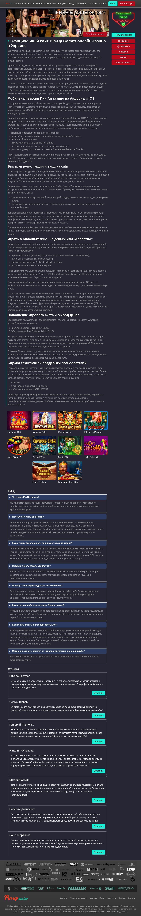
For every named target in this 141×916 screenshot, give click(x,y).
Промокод (81, 3)
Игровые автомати (24, 3)
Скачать (103, 3)
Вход (71, 3)
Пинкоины (123, 41)
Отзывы (93, 3)
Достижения (123, 46)
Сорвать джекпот (123, 62)
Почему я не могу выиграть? (28, 517)
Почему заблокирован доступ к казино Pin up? (37, 585)
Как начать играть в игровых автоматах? (35, 625)
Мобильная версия (46, 3)
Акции (123, 57)
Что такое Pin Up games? (25, 497)
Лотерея (123, 52)
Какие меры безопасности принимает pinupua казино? (42, 543)
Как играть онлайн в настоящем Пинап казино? (38, 605)
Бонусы (62, 3)
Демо (19, 423)
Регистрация (126, 3)
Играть (18, 418)
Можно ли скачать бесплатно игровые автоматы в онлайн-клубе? (48, 651)
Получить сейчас (123, 35)
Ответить (98, 693)
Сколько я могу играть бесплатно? (31, 566)
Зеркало (63, 898)
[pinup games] (9, 4)
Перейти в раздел (95, 34)
